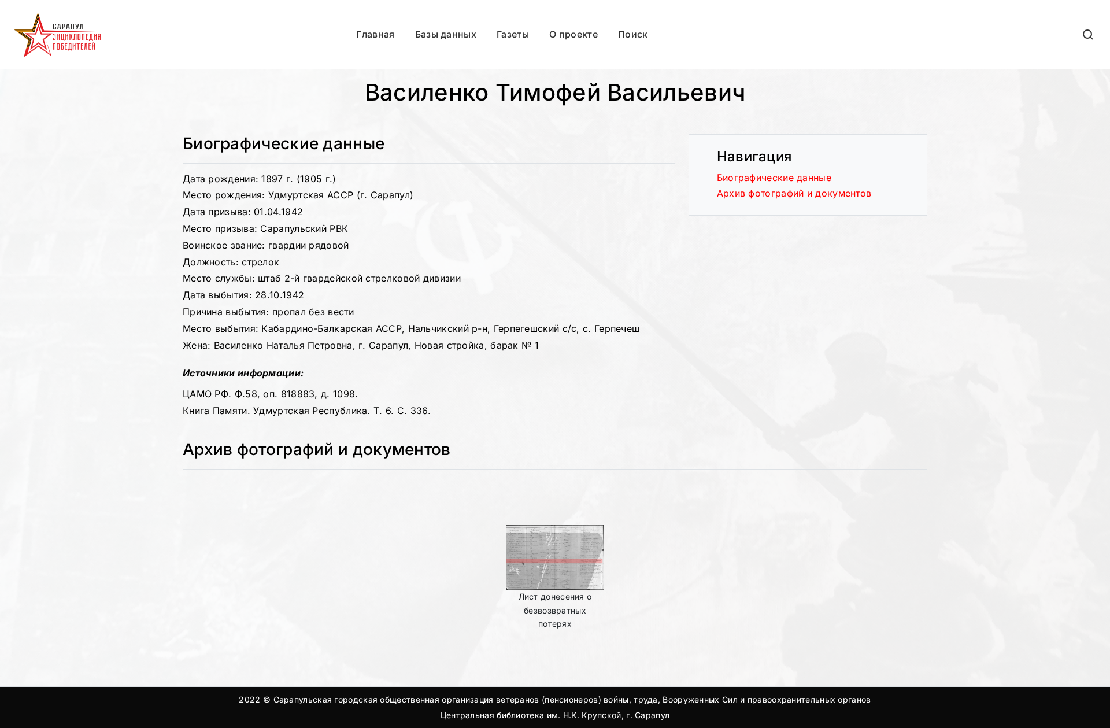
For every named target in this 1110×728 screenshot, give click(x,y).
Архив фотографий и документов (794, 193)
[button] (1088, 34)
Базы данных (445, 34)
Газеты (513, 34)
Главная (375, 34)
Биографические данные (774, 177)
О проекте (573, 34)
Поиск (633, 34)
